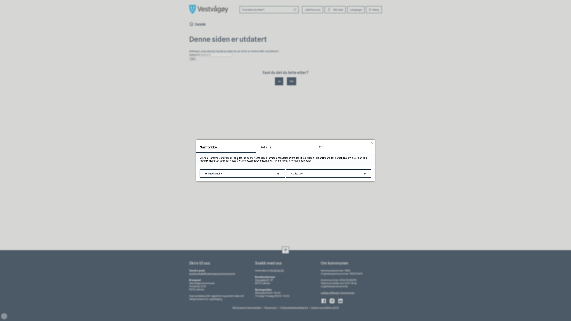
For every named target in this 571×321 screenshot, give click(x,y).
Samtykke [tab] (208, 147)
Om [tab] (322, 147)
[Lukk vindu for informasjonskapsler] (371, 143)
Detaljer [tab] (266, 147)
